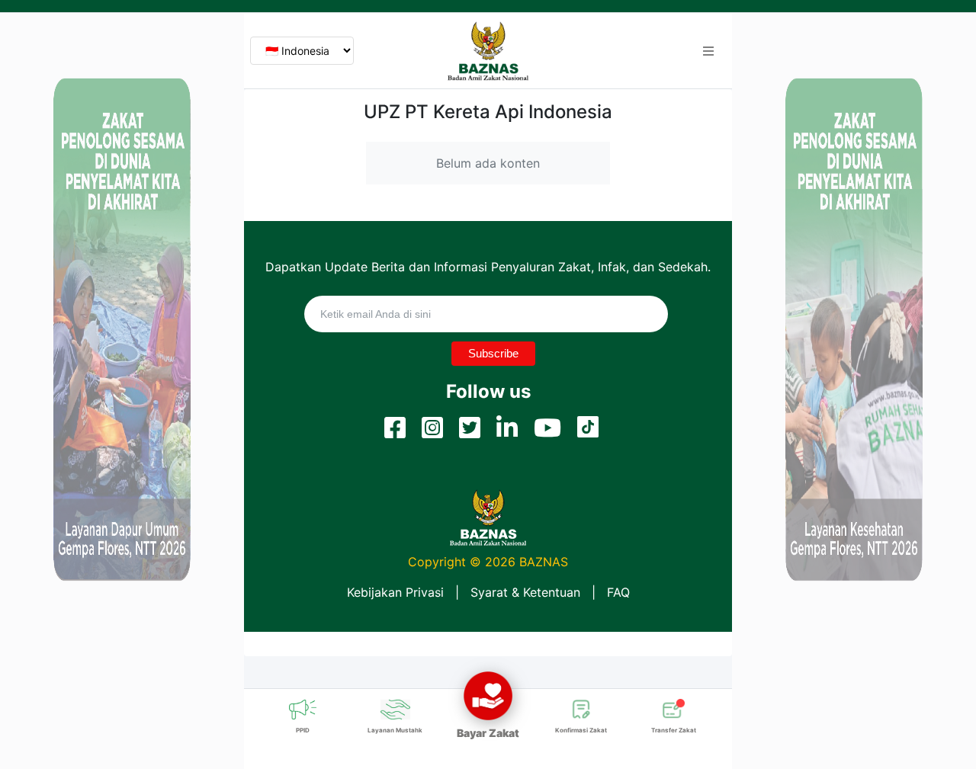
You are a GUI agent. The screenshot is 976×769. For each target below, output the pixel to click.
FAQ (618, 592)
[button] (708, 51)
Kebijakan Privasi (395, 592)
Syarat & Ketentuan (525, 592)
